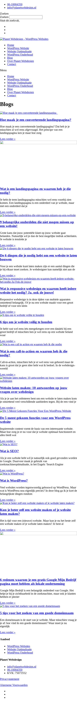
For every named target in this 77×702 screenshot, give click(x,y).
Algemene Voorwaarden (14, 685)
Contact (11, 64)
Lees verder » (7, 138)
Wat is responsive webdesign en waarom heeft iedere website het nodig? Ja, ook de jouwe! (38, 290)
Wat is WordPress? (14, 480)
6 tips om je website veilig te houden (26, 322)
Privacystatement (9, 679)
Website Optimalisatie (19, 51)
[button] (38, 13)
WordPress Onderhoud (20, 54)
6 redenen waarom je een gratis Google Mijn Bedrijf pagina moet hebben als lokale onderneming (38, 582)
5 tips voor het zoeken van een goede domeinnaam (37, 613)
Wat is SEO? (9, 451)
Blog (10, 57)
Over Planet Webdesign (20, 60)
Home (10, 45)
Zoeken (4, 16)
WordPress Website (18, 48)
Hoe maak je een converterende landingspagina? (35, 120)
